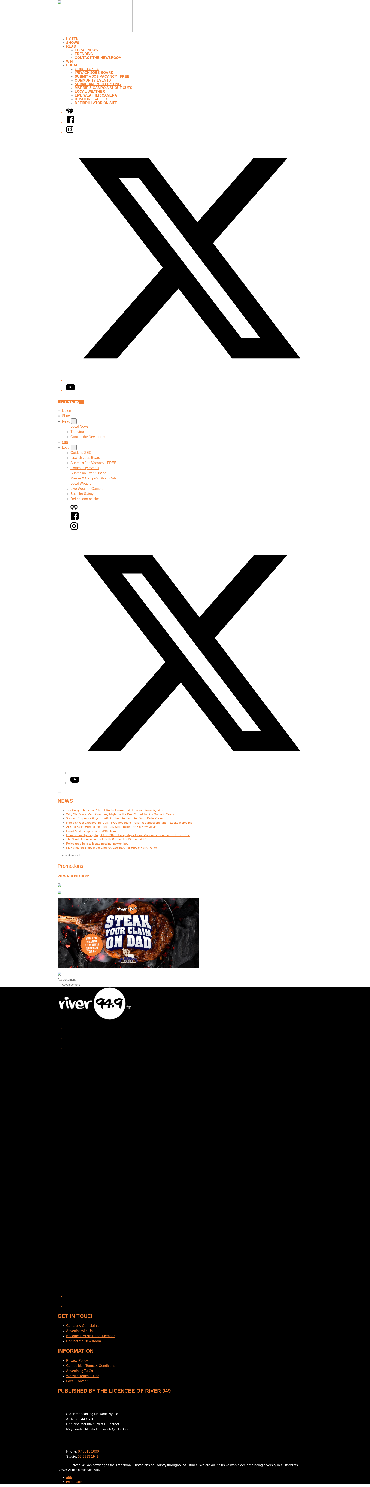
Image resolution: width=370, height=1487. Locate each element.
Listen (72, 39)
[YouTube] (70, 390)
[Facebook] (70, 122)
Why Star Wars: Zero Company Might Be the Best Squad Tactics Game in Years (120, 814)
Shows (72, 43)
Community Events (93, 80)
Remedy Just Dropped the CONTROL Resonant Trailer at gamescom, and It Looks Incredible (129, 822)
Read (71, 46)
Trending (84, 54)
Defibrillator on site (96, 103)
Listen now (68, 402)
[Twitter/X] (189, 380)
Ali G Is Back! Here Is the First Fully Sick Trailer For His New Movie (111, 826)
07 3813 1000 (88, 1451)
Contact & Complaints (82, 1326)
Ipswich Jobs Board (94, 72)
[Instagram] (69, 132)
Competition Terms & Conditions (90, 1366)
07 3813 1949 (88, 1456)
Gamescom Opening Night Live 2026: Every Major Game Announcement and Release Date (128, 835)
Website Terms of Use (82, 1376)
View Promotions (74, 876)
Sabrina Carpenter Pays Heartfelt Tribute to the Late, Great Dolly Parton (115, 818)
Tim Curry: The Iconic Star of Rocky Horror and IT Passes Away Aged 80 (115, 810)
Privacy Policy (77, 1360)
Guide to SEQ (87, 69)
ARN (69, 1477)
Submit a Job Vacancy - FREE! (102, 76)
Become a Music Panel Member (90, 1336)
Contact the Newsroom (98, 58)
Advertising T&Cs (79, 1371)
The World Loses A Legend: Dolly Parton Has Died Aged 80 (106, 839)
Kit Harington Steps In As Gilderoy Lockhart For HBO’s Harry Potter (111, 847)
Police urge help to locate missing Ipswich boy (97, 843)
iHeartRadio (74, 1481)
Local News (86, 50)
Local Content (76, 1381)
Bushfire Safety (91, 99)
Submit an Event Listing (98, 84)
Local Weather (90, 91)
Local (72, 65)
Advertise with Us (79, 1331)
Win (69, 61)
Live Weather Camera (96, 95)
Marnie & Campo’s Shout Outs (103, 88)
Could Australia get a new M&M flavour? (93, 831)
